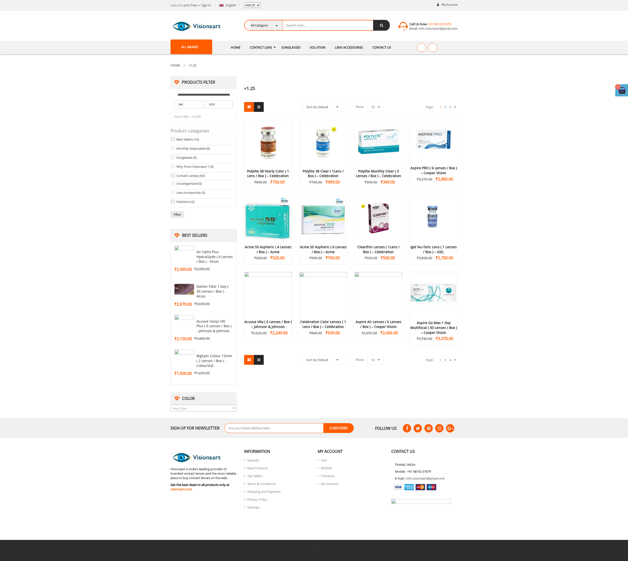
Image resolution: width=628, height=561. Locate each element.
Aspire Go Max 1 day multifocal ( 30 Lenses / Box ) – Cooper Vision (433, 327)
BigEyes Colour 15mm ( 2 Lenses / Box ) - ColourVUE (214, 360)
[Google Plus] (450, 428)
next (455, 107)
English (231, 5)
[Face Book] (407, 428)
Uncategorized (189, 183)
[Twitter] (418, 428)
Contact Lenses (190, 175)
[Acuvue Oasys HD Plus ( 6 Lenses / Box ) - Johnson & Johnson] (184, 325)
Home (175, 65)
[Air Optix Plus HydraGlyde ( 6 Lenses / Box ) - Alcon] (184, 255)
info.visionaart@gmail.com (438, 28)
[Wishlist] (421, 47)
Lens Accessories (190, 192)
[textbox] (203, 408)
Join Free (190, 5)
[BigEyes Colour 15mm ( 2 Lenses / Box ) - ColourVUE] (184, 359)
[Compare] (432, 47)
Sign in (206, 5)
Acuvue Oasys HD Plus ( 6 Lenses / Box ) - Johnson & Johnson (214, 326)
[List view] (259, 107)
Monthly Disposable (193, 148)
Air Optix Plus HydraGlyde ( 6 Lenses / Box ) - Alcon (214, 256)
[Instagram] (439, 428)
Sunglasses (186, 157)
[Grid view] (249, 107)
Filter (177, 214)
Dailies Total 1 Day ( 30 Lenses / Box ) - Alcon (212, 291)
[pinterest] (428, 428)
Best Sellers (187, 139)
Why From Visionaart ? (195, 166)
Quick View (268, 133)
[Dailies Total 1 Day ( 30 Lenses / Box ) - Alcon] (184, 290)
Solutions (185, 201)
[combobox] (203, 408)
